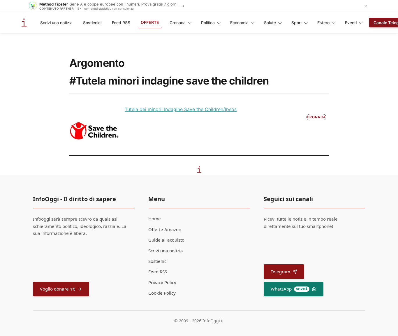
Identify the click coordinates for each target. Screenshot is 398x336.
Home (154, 218)
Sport (296, 22)
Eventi (351, 22)
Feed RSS (121, 22)
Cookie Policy (162, 293)
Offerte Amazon (164, 229)
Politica (208, 22)
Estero (323, 22)
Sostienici (92, 22)
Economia (239, 22)
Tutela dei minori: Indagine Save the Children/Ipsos (181, 109)
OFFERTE (150, 22)
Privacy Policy (162, 282)
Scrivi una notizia (56, 22)
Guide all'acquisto (166, 240)
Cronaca (178, 22)
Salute (270, 22)
